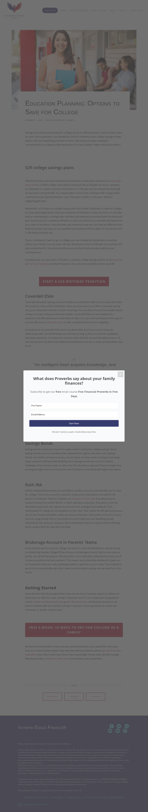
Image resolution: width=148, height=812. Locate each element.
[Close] (120, 374)
